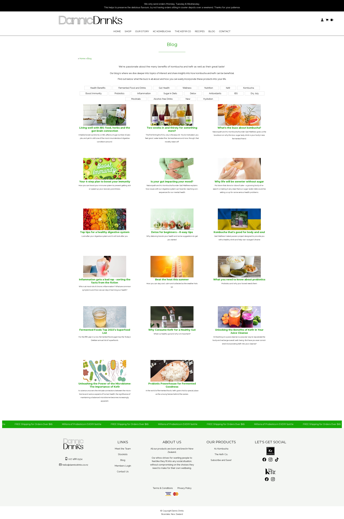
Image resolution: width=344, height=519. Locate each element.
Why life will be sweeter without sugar (239, 181)
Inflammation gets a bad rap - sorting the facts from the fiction (104, 281)
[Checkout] (332, 20)
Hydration (208, 99)
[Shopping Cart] (327, 20)
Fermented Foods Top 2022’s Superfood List (104, 331)
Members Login (123, 465)
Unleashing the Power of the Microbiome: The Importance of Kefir (104, 385)
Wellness (186, 87)
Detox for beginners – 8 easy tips (172, 232)
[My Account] (322, 20)
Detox (193, 93)
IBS (236, 93)
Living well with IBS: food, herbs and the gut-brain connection (104, 129)
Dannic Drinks (178, 511)
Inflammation (144, 93)
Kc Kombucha (162, 31)
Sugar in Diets (170, 93)
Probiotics (119, 93)
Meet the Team (123, 448)
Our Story (142, 31)
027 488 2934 (75, 459)
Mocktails (136, 99)
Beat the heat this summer (172, 279)
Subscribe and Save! (221, 460)
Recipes (200, 31)
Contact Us (123, 471)
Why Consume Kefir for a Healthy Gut (172, 329)
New (188, 99)
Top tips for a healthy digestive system (104, 232)
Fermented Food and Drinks (132, 87)
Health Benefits (97, 87)
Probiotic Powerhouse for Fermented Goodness (172, 385)
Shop (128, 31)
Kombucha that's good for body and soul (239, 232)
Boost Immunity (93, 93)
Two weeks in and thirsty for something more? (172, 129)
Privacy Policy (184, 488)
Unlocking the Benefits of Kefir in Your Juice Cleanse (239, 331)
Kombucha (248, 87)
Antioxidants (215, 93)
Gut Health (164, 87)
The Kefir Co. (221, 454)
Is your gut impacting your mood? (172, 181)
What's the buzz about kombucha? (239, 127)
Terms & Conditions (163, 488)
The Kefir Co (183, 31)
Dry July (255, 93)
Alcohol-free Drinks (163, 99)
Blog (211, 31)
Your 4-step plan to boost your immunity (104, 181)
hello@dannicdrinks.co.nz (75, 464)
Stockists (123, 454)
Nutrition (208, 87)
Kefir (228, 87)
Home (117, 31)
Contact (225, 31)
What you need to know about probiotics (239, 279)
